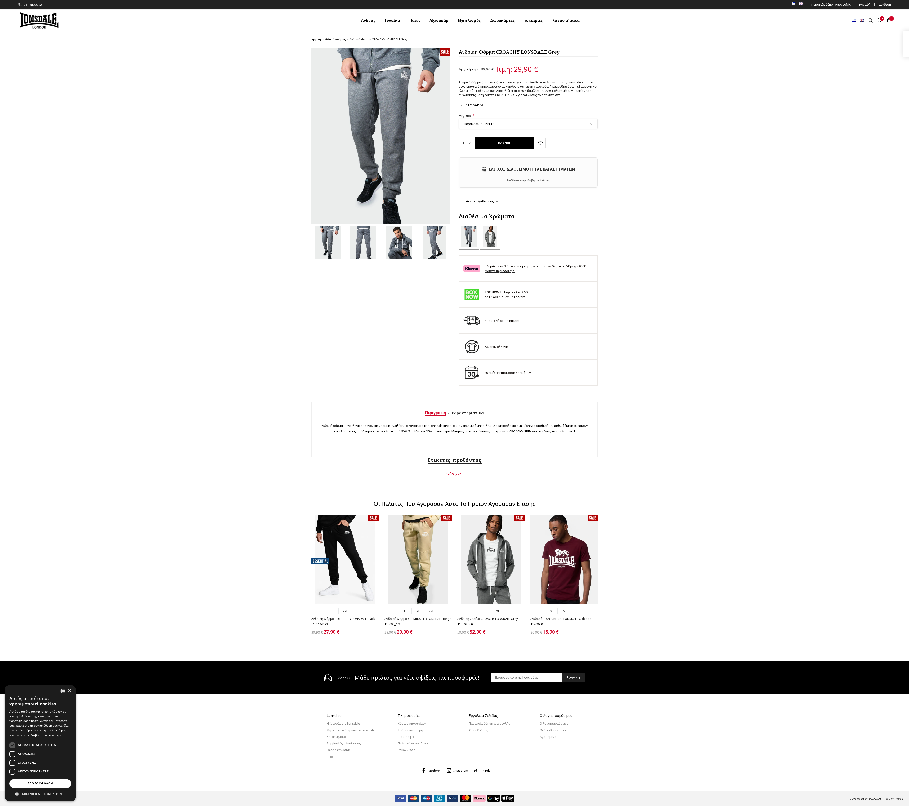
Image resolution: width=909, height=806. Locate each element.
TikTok (485, 770)
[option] (328, 242)
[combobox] (62, 691)
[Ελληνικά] (854, 20)
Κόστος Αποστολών (412, 723)
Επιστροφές (406, 737)
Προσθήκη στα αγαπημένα (540, 143)
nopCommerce (893, 798)
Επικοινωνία (407, 750)
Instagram (460, 770)
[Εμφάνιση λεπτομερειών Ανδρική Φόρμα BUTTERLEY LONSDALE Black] (345, 559)
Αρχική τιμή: (469, 69)
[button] (40, 794)
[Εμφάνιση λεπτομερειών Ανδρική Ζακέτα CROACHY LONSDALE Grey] (490, 236)
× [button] (69, 691)
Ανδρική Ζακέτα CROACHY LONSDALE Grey (487, 619)
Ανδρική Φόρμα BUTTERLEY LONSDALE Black (343, 619)
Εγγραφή (864, 5)
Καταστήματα (336, 737)
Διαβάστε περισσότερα (46, 735)
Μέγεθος (465, 116)
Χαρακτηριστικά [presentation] (467, 413)
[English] (861, 20)
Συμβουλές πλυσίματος (344, 743)
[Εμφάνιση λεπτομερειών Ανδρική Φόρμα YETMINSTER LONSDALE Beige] (418, 559)
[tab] (435, 412)
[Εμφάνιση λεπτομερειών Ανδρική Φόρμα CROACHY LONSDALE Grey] (469, 236)
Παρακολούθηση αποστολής (489, 723)
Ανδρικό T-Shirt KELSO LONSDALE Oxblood (560, 619)
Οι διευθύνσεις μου (554, 730)
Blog (330, 756)
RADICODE (874, 798)
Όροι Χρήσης (478, 730)
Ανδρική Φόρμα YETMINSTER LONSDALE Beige (417, 619)
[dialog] (40, 743)
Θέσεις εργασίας (339, 750)
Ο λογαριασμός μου (554, 723)
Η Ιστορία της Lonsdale (343, 723)
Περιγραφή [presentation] (435, 412)
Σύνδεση (885, 5)
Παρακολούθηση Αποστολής (831, 5)
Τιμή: (503, 69)
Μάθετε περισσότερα (500, 271)
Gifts (450, 473)
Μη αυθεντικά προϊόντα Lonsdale (351, 730)
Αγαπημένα (548, 737)
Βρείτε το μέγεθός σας (478, 201)
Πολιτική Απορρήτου (413, 743)
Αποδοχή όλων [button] (40, 783)
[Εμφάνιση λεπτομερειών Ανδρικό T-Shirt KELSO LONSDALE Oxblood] (564, 559)
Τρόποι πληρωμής (411, 730)
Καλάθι (504, 143)
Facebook (434, 770)
